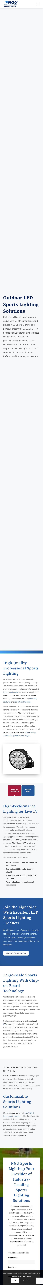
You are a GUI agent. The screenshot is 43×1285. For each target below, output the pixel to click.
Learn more (26, 1280)
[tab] (14, 790)
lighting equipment (10, 692)
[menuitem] (37, 4)
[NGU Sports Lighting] (17, 4)
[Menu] (37, 4)
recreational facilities (22, 702)
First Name (13, 1258)
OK (15, 1280)
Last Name (12, 1267)
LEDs (5, 1024)
